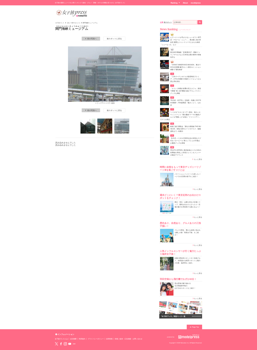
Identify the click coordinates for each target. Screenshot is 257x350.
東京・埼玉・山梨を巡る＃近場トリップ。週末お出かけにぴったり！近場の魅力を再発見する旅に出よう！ (187, 204)
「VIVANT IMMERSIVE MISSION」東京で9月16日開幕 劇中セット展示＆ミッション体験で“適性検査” (185, 67)
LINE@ (74, 343)
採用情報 (109, 339)
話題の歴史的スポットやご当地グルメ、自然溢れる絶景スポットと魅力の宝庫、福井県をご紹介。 (187, 260)
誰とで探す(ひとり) (73, 23)
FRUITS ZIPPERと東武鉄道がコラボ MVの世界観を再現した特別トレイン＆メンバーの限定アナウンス (185, 152)
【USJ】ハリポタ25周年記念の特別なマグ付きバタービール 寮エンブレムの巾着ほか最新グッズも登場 (185, 140)
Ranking (174, 3)
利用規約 (82, 339)
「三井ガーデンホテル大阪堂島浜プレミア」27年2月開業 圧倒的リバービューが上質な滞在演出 (185, 79)
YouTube (69, 343)
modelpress (196, 3)
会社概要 (73, 339)
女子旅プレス (59, 23)
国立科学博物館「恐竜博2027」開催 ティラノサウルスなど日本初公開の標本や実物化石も (185, 54)
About (185, 3)
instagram (65, 343)
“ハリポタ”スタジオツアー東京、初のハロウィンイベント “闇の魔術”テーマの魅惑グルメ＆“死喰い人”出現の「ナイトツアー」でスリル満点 (180, 115)
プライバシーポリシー (96, 339)
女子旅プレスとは (61, 339)
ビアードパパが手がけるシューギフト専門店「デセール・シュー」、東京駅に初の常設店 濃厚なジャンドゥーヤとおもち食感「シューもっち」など (180, 41)
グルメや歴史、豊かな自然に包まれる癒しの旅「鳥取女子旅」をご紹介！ (187, 232)
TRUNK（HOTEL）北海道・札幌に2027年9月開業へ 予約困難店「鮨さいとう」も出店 (185, 102)
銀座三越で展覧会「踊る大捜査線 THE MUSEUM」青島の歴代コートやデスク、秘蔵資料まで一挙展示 (185, 129)
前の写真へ (92, 39)
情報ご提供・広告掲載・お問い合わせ (128, 339)
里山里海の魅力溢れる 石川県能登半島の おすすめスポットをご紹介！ (185, 285)
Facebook (61, 343)
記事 (161, 22)
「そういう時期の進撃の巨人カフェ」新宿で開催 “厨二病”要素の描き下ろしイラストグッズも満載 (185, 91)
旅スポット (168, 22)
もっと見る (198, 159)
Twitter (56, 343)
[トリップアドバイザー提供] (104, 126)
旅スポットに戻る (114, 39)
